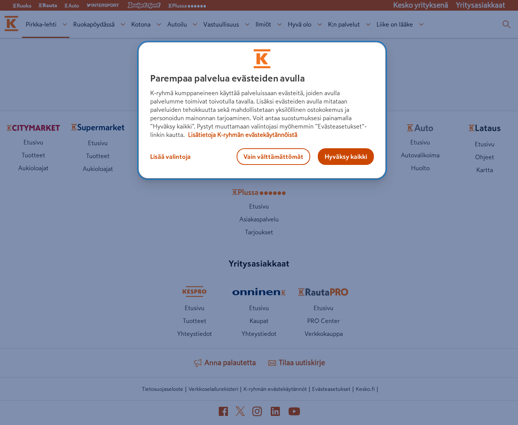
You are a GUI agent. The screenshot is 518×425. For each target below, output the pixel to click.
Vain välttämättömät (273, 157)
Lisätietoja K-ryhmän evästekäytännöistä (242, 135)
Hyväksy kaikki (346, 157)
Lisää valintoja (170, 157)
